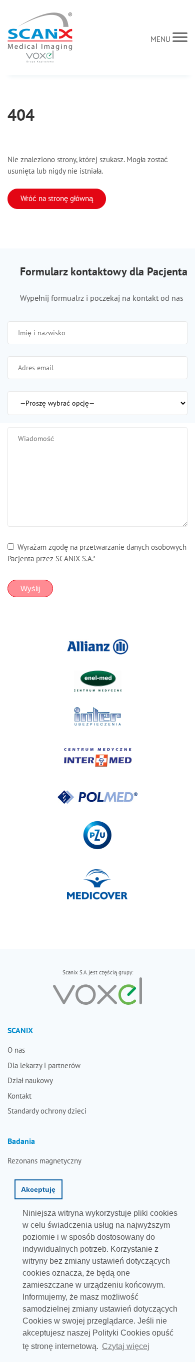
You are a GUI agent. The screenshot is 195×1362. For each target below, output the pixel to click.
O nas (16, 1050)
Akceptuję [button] (38, 1189)
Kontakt (20, 1096)
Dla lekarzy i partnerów (44, 1065)
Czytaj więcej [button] (126, 1346)
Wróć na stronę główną (56, 198)
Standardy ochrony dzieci (47, 1111)
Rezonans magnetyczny (45, 1160)
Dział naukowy (30, 1080)
